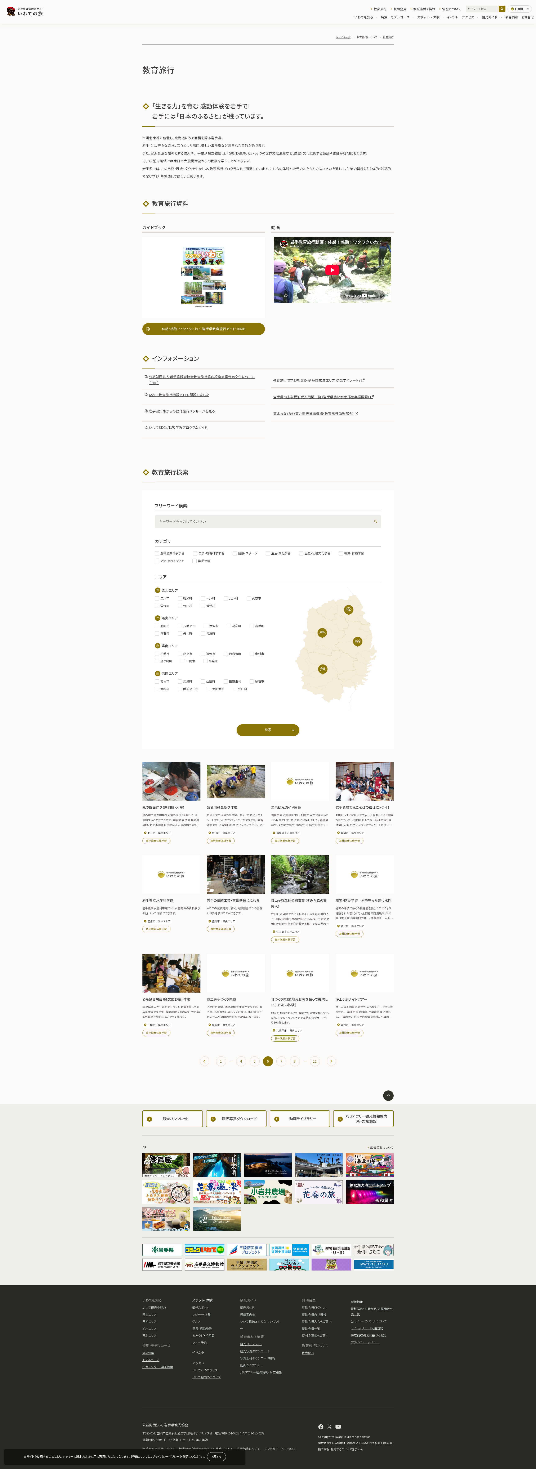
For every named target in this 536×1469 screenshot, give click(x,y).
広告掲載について (382, 1147)
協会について (451, 9)
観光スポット (200, 1307)
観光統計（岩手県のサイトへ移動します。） (206, 1449)
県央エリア (149, 1314)
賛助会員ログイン (313, 1307)
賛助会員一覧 (311, 1328)
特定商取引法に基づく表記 (368, 1335)
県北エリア (149, 1335)
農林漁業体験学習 (156, 840)
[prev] (204, 1061)
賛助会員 (400, 9)
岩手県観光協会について (158, 1449)
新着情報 (511, 17)
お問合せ (528, 17)
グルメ (196, 1321)
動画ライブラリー (251, 1365)
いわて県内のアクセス (206, 1377)
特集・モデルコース (395, 17)
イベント (452, 17)
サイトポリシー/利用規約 (367, 1328)
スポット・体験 (428, 17)
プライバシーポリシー (166, 1456)
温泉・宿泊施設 (202, 1328)
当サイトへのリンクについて (369, 1321)
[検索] (502, 9)
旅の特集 (148, 1353)
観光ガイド (490, 17)
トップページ (343, 37)
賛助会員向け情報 (314, 1314)
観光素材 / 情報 (424, 9)
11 (315, 1061)
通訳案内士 (247, 1314)
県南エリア (149, 1321)
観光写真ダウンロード (254, 1351)
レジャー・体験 (201, 1314)
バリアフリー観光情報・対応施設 (261, 1372)
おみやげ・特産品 (203, 1335)
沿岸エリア (149, 1328)
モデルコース (150, 1360)
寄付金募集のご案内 (315, 1335)
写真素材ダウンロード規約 (257, 1358)
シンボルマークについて (280, 1449)
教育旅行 (380, 9)
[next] (331, 1061)
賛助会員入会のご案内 (317, 1321)
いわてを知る (364, 17)
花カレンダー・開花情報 (157, 1367)
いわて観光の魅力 (154, 1307)
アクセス (468, 17)
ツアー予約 (199, 1342)
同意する (216, 1456)
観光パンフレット (251, 1344)
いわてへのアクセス (205, 1370)
